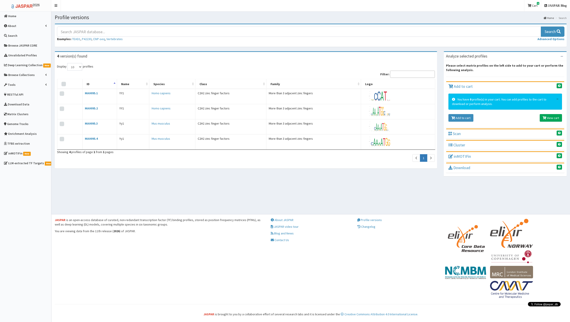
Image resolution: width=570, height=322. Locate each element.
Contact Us (281, 240)
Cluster (458, 145)
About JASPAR (283, 220)
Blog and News (283, 233)
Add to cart (463, 86)
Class (203, 84)
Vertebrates (114, 39)
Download (461, 167)
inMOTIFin (462, 156)
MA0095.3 (91, 123)
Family (275, 84)
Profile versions (371, 220)
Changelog (367, 227)
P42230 (87, 39)
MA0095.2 (91, 108)
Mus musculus (161, 123)
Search (551, 31)
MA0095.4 (91, 139)
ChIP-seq (99, 39)
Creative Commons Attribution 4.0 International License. (381, 314)
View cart (552, 118)
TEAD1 (76, 39)
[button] (56, 5)
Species (159, 84)
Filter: (384, 74)
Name (125, 84)
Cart (535, 5)
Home (550, 18)
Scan (456, 133)
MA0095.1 (91, 93)
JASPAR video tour (286, 227)
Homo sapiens (161, 93)
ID (88, 84)
